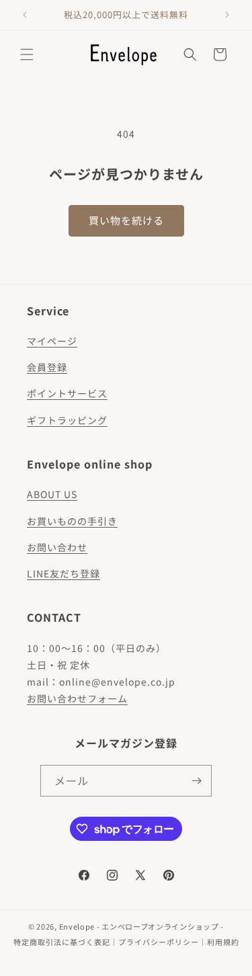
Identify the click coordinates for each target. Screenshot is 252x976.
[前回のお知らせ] (25, 15)
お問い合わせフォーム (77, 698)
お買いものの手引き (72, 521)
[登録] (196, 781)
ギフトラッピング (67, 420)
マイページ (52, 341)
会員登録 (47, 367)
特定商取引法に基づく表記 (61, 941)
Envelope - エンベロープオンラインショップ (139, 926)
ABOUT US (52, 494)
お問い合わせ (57, 547)
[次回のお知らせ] (227, 15)
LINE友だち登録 (63, 573)
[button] (27, 54)
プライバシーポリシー (158, 941)
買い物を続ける (126, 220)
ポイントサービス (67, 393)
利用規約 (223, 941)
